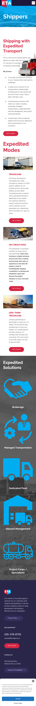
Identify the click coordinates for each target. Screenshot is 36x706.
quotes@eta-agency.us (12, 638)
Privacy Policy (18, 703)
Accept (18, 699)
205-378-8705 (12, 634)
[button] (33, 681)
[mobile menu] (33, 3)
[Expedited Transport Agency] (6, 3)
